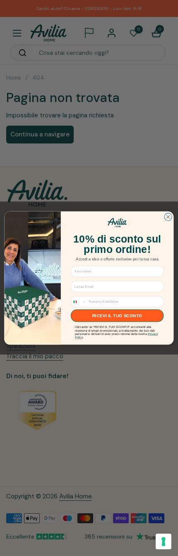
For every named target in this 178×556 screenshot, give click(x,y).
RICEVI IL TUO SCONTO (117, 315)
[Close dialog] (168, 217)
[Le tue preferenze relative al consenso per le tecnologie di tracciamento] (163, 541)
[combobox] (79, 301)
